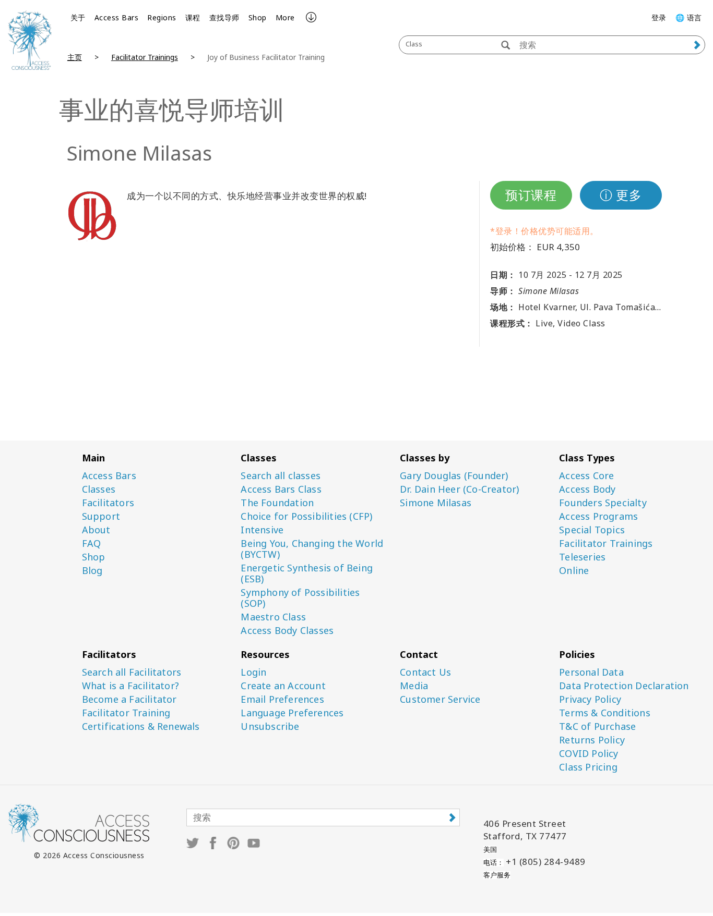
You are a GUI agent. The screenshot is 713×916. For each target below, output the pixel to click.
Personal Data (591, 672)
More (285, 17)
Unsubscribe (270, 726)
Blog (92, 570)
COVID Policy (588, 753)
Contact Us (425, 672)
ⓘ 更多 (620, 194)
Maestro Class (273, 617)
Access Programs (598, 516)
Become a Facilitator (129, 699)
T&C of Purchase (597, 726)
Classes (98, 489)
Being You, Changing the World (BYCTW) (312, 549)
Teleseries (582, 557)
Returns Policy (592, 740)
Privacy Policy (590, 699)
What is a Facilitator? (130, 685)
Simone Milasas (435, 502)
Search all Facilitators (132, 672)
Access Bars (116, 17)
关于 (78, 17)
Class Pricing (588, 767)
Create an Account (283, 685)
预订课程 (530, 194)
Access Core (586, 475)
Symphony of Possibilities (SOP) (300, 598)
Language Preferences (292, 712)
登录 (659, 17)
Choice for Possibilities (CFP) (306, 516)
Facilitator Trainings (144, 57)
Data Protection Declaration (623, 685)
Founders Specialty (603, 502)
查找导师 (224, 17)
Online (574, 570)
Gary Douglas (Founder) (454, 475)
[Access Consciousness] (30, 40)
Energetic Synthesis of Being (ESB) (307, 573)
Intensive (262, 529)
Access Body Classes (287, 630)
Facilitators (108, 502)
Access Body (587, 489)
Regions (161, 17)
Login (253, 672)
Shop (257, 17)
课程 (192, 17)
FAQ (91, 543)
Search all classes (280, 475)
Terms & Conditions (604, 712)
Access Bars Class (281, 489)
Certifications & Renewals (141, 726)
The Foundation (277, 502)
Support (101, 516)
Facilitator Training (126, 712)
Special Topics (592, 529)
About (96, 529)
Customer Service (440, 699)
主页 (74, 57)
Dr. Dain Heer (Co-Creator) (459, 489)
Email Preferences (282, 699)
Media (414, 685)
